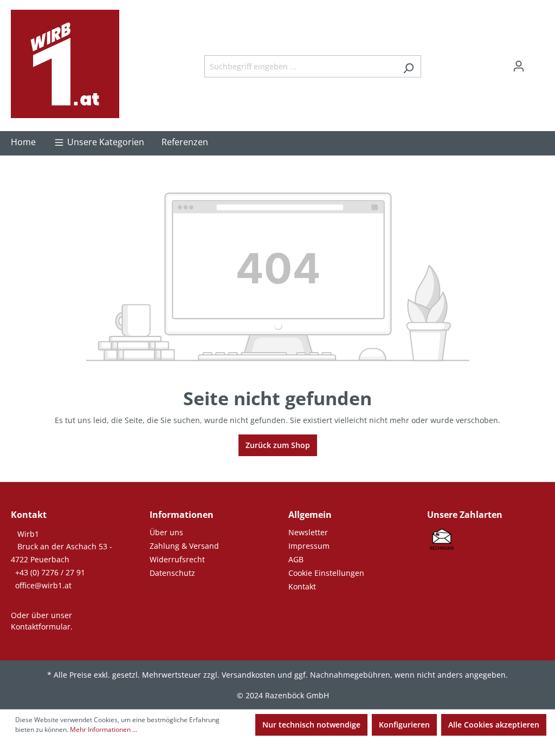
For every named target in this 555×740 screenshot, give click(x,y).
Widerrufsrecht (177, 559)
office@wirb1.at (43, 585)
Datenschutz (172, 573)
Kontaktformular (40, 626)
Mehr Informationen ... (103, 729)
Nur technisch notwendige (311, 724)
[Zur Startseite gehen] (65, 64)
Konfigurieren (404, 724)
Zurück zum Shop (278, 445)
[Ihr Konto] (518, 66)
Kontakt (302, 586)
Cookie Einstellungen (326, 573)
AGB (296, 559)
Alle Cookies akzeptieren (493, 724)
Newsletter (308, 532)
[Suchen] (408, 66)
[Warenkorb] (537, 62)
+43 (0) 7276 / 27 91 (50, 572)
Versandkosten (248, 675)
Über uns (166, 532)
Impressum (309, 546)
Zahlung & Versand (184, 546)
